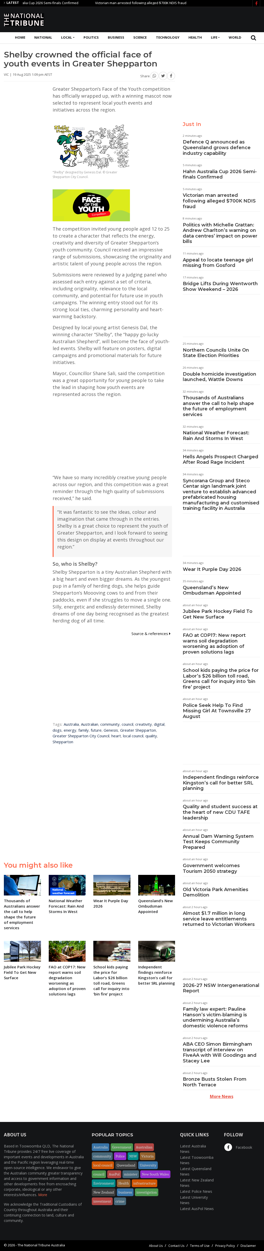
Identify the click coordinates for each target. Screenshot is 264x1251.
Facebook (243, 1147)
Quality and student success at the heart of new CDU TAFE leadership (220, 812)
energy (70, 730)
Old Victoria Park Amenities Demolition (215, 892)
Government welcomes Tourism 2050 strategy (211, 868)
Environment (103, 1183)
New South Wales (155, 1174)
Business (116, 37)
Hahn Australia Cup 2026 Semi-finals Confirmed (220, 174)
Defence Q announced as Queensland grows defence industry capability (217, 147)
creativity (143, 724)
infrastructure (144, 1183)
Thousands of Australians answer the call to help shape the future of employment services (218, 406)
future (96, 730)
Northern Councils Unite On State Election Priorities (216, 353)
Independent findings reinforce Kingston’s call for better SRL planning (221, 782)
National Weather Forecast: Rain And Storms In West (216, 435)
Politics (91, 37)
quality (151, 735)
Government (121, 1147)
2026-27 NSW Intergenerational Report (221, 988)
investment (102, 1201)
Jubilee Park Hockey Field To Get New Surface (217, 614)
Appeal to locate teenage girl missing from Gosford (218, 262)
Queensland (126, 1165)
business (125, 1192)
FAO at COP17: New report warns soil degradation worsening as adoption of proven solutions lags (214, 643)
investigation (146, 1192)
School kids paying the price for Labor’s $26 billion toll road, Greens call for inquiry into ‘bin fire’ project (221, 678)
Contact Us (176, 1246)
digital (159, 724)
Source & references (150, 633)
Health (195, 37)
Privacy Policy (225, 1246)
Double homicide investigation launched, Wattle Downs (219, 377)
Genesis (111, 730)
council (127, 724)
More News (221, 1096)
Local (66, 37)
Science (140, 37)
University (148, 1165)
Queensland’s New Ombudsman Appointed (212, 590)
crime (120, 1201)
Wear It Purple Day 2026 (212, 569)
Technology (167, 37)
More (42, 1194)
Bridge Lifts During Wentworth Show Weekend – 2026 (220, 286)
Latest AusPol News (197, 1208)
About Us (156, 1246)
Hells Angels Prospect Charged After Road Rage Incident (220, 459)
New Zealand (103, 1192)
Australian (89, 724)
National (43, 37)
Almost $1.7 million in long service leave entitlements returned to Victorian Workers (219, 918)
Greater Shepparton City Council (81, 735)
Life (214, 37)
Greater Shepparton (138, 730)
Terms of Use (200, 1246)
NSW (133, 1156)
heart (116, 735)
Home (20, 37)
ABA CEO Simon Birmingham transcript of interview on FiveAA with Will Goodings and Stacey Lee (220, 1052)
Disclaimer (248, 1246)
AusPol (114, 1174)
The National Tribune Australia (41, 1245)
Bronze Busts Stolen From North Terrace (214, 1082)
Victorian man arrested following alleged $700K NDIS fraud (122, 3)
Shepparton (63, 741)
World (235, 37)
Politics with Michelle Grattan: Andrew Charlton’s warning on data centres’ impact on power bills (220, 233)
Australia (71, 724)
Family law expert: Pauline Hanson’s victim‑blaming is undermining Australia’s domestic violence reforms (215, 1017)
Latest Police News (196, 1191)
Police (120, 1156)
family (83, 730)
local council (133, 735)
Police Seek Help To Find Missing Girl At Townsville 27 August (217, 711)
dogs (57, 730)
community (110, 724)
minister (130, 1174)
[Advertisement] (166, 18)
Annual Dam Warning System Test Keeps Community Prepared (218, 841)
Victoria (147, 1156)
